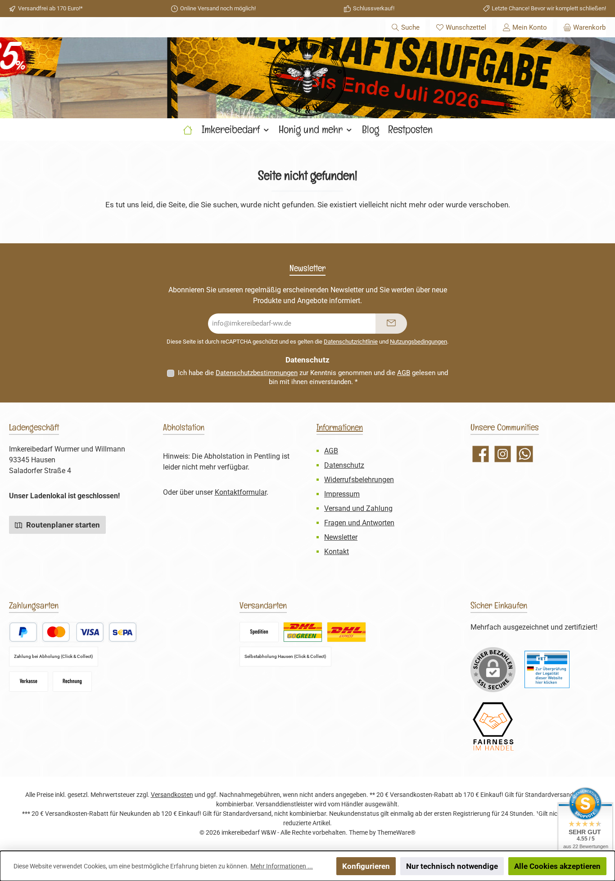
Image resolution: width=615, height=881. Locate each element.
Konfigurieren (366, 866)
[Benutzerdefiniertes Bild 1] (547, 669)
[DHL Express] (346, 632)
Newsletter (340, 537)
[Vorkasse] (28, 681)
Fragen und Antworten (359, 523)
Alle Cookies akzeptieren (557, 866)
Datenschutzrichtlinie (351, 341)
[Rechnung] (72, 681)
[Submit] (391, 323)
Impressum (342, 494)
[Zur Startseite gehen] (307, 78)
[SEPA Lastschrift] (123, 632)
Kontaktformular (241, 492)
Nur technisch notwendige (452, 866)
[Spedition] (259, 632)
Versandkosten (172, 794)
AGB (403, 373)
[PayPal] (23, 632)
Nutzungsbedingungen (418, 341)
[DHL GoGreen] (302, 632)
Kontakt (336, 551)
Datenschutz (344, 465)
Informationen (340, 427)
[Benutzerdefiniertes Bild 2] (493, 726)
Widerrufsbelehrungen (359, 479)
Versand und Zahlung (358, 508)
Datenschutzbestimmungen (257, 373)
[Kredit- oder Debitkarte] (73, 632)
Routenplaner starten (62, 524)
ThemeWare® (396, 832)
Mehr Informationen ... (281, 866)
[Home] (188, 129)
